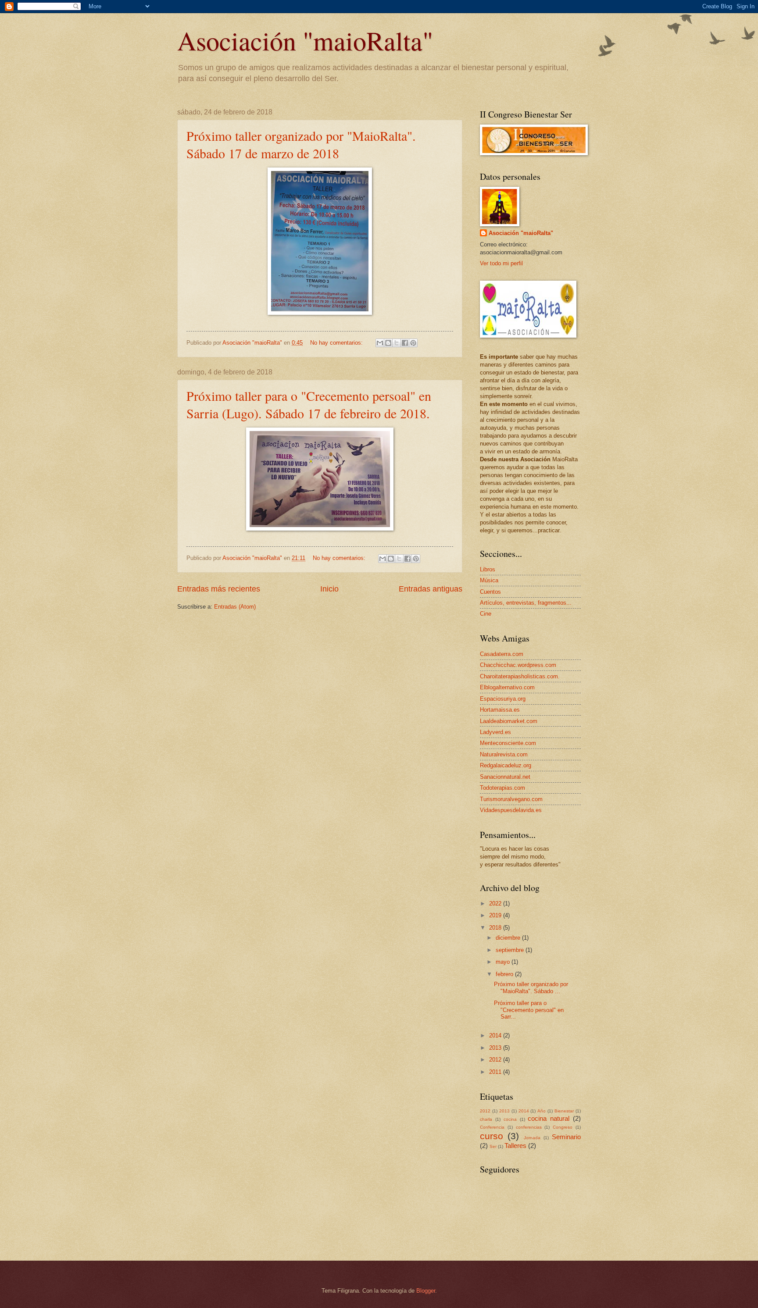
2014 (496, 1035)
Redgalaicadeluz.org (505, 765)
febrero (505, 974)
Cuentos (490, 591)
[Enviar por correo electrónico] (379, 343)
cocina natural (548, 1118)
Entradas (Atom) (235, 606)
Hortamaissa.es (500, 709)
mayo (503, 962)
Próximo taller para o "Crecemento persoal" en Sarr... (529, 1010)
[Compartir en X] (396, 343)
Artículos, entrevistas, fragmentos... (526, 602)
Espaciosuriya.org (503, 698)
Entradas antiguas (430, 589)
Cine (485, 613)
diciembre (509, 937)
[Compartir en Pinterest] (413, 343)
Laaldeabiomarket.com (508, 721)
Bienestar (564, 1110)
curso (491, 1136)
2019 (496, 915)
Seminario (566, 1136)
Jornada (532, 1137)
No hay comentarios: (337, 342)
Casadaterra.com (501, 654)
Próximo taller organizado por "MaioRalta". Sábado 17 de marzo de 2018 (301, 144)
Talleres (515, 1145)
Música (489, 580)
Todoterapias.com (502, 787)
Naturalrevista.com (504, 754)
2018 (496, 927)
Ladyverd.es (495, 732)
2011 (496, 1072)
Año (541, 1110)
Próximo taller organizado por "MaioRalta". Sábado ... (531, 987)
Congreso (562, 1127)
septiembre (511, 950)
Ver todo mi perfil (501, 263)
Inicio (329, 589)
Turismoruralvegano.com (511, 799)
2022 (496, 903)
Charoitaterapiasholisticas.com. (520, 676)
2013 (496, 1047)
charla (486, 1119)
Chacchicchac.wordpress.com (518, 665)
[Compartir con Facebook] (404, 343)
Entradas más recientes (218, 589)
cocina (510, 1119)
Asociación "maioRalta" (305, 40)
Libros (487, 569)
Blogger (425, 1290)
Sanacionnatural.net (505, 776)
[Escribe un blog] (388, 343)
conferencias (529, 1127)
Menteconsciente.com (508, 743)
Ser (493, 1146)
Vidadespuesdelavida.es (511, 810)
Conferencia (492, 1127)
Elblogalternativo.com (507, 687)
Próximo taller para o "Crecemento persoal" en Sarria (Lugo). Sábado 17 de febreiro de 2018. (308, 404)
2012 (496, 1059)
